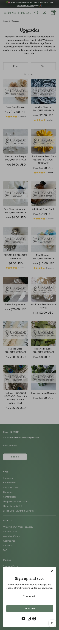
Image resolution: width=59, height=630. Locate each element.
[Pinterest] (34, 618)
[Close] (51, 571)
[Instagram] (29, 618)
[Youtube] (23, 618)
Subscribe (30, 608)
